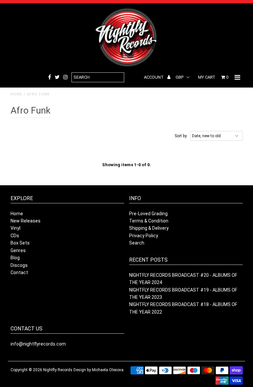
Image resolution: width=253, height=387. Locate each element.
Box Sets (20, 242)
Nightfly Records (57, 370)
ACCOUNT (154, 77)
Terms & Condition (148, 220)
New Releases (26, 220)
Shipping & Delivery (149, 228)
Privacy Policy (143, 235)
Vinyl (15, 228)
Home (16, 94)
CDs (15, 235)
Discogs (19, 265)
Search (136, 242)
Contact (19, 272)
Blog (15, 257)
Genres (18, 250)
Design (79, 370)
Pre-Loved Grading (148, 213)
